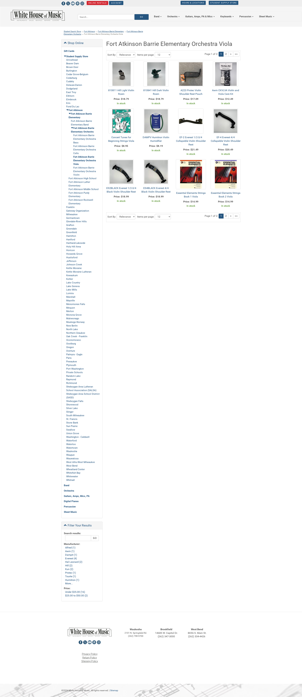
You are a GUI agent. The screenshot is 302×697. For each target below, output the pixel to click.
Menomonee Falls (75, 304)
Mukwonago (72, 318)
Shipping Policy (89, 661)
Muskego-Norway (75, 322)
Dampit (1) (71, 554)
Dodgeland (71, 88)
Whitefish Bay (73, 472)
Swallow (70, 429)
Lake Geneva (73, 286)
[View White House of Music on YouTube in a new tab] (73, 3)
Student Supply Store (223, 3)
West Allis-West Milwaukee (80, 462)
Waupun (70, 455)
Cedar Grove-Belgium (77, 74)
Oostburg (71, 343)
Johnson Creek (74, 264)
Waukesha (71, 451)
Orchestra (69, 490)
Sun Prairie (72, 426)
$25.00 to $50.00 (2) (76, 595)
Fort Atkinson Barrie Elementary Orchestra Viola (84, 160)
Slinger (69, 411)
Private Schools (74, 372)
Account (116, 3)
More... (69, 583)
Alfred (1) (70, 547)
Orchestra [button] (172, 16)
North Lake (72, 329)
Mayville (70, 300)
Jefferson (71, 261)
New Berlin (72, 325)
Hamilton (71, 236)
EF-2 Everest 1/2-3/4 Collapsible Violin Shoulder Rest (191, 141)
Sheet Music (70, 512)
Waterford (71, 440)
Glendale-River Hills (76, 221)
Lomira (70, 293)
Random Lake (73, 376)
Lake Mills (71, 289)
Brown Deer (72, 67)
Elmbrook (71, 99)
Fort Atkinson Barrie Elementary (111, 31)
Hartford (70, 239)
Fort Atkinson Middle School (84, 189)
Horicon (70, 250)
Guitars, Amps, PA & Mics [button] (199, 16)
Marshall (70, 297)
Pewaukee (71, 361)
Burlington (71, 70)
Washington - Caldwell (77, 437)
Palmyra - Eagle (74, 354)
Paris (69, 358)
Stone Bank (72, 422)
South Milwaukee (75, 415)
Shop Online (75, 43)
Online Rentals (97, 3)
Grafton (70, 225)
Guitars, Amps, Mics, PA (76, 496)
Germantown (73, 218)
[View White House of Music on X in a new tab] (68, 3)
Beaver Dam (72, 63)
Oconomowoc (73, 340)
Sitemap (114, 690)
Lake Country (73, 282)
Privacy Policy (90, 654)
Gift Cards (69, 51)
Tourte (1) (70, 576)
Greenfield (71, 232)
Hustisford (71, 257)
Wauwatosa (72, 458)
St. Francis (71, 419)
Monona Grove (74, 314)
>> (236, 54)
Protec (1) (70, 572)
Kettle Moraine (74, 268)
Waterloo (71, 444)
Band (66, 485)
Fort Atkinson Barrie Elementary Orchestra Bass (84, 139)
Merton (70, 311)
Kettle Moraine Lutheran (78, 271)
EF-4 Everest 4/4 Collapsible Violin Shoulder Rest (225, 141)
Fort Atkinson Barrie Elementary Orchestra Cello (84, 150)
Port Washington (75, 368)
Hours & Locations (193, 3)
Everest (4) (71, 558)
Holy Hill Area (73, 246)
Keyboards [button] (226, 16)
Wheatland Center (75, 469)
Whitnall (70, 480)
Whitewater (72, 476)
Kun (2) (69, 569)
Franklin (70, 207)
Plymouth (71, 365)
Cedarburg (71, 78)
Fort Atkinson (89, 31)
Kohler (69, 279)
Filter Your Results (79, 525)
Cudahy (70, 81)
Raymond (71, 379)
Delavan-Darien (74, 85)
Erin (68, 103)
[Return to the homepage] (38, 15)
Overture (70, 350)
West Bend (71, 465)
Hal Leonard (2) (73, 561)
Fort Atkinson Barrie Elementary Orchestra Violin (84, 171)
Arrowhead (72, 59)
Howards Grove (74, 253)
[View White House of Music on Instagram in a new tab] (82, 3)
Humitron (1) (72, 579)
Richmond (71, 383)
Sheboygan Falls (74, 401)
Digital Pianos (71, 501)
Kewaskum (72, 275)
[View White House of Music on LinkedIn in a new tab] (78, 3)
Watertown (72, 447)
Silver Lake (72, 408)
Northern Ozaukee (75, 333)
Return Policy (89, 657)
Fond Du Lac (72, 106)
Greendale (71, 228)
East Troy (71, 92)
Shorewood (72, 404)
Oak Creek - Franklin (76, 336)
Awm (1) (70, 551)
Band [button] (157, 16)
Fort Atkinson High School (82, 178)
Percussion (70, 506)
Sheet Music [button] (266, 16)
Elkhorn (70, 95)
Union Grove (72, 433)
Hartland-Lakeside (75, 243)
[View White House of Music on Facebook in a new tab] (63, 3)
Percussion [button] (245, 16)
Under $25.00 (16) (75, 591)
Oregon (70, 347)
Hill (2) (69, 565)
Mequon (70, 307)
